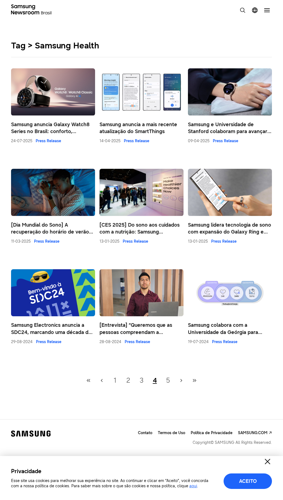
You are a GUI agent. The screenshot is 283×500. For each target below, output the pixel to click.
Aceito (248, 481)
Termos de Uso (171, 433)
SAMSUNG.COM (253, 433)
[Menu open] (267, 10)
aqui (193, 486)
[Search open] (243, 10)
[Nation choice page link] (255, 10)
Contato (145, 433)
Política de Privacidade (211, 433)
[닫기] (267, 461)
